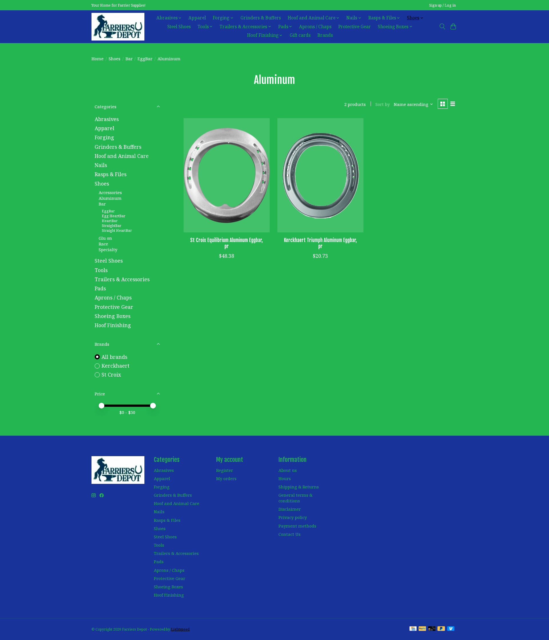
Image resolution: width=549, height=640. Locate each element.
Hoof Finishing (113, 325)
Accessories (110, 192)
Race (103, 244)
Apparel (197, 18)
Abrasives (107, 119)
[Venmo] (451, 629)
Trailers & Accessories (122, 279)
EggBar (145, 58)
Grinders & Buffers (260, 18)
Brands (325, 35)
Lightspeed (180, 629)
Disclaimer (290, 509)
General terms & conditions (296, 498)
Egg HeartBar (113, 216)
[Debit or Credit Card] (431, 629)
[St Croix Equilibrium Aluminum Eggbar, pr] (227, 175)
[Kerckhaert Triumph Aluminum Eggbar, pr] (320, 175)
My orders (226, 478)
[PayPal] (422, 629)
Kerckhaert (116, 365)
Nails (101, 165)
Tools (101, 270)
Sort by (382, 104)
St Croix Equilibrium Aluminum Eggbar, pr (226, 243)
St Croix (111, 374)
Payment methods (297, 526)
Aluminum (110, 198)
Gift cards (300, 35)
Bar (129, 58)
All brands (114, 356)
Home (98, 58)
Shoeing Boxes (112, 316)
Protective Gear (354, 27)
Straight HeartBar (117, 230)
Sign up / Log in (442, 5)
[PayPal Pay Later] (441, 629)
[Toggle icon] (442, 26)
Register (224, 470)
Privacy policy (293, 517)
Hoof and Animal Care (122, 155)
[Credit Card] (413, 629)
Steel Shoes (179, 27)
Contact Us (290, 534)
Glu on (105, 238)
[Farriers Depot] (118, 26)
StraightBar (111, 225)
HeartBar (110, 220)
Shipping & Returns (299, 487)
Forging (104, 137)
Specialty (108, 249)
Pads (100, 288)
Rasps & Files (110, 174)
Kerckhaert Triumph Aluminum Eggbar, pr (320, 243)
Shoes (114, 58)
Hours (285, 478)
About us (288, 470)
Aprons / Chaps (315, 27)
